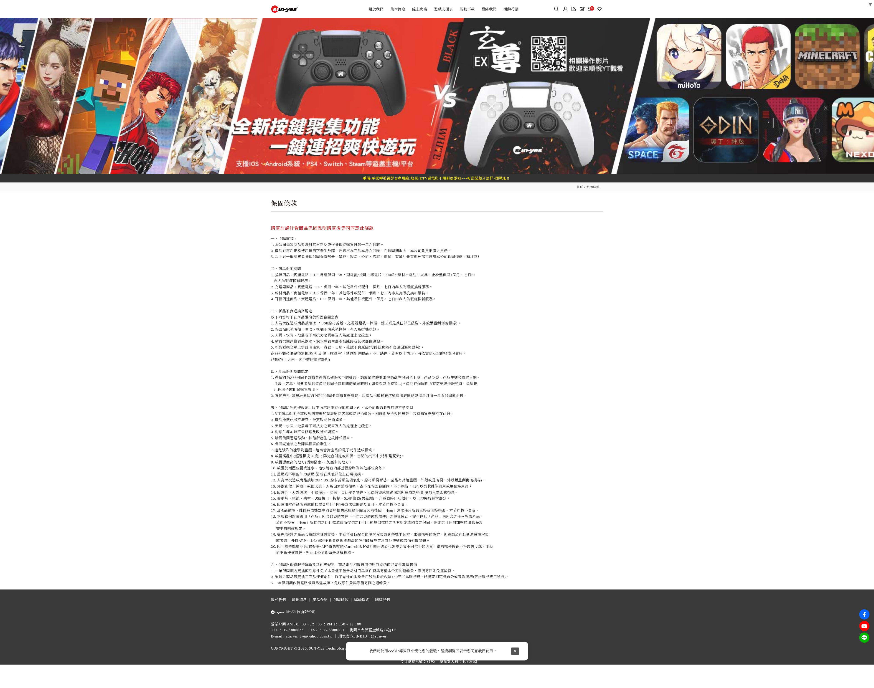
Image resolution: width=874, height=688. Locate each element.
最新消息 (299, 599)
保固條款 (593, 187)
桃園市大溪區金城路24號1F (373, 629)
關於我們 (278, 599)
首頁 (580, 187)
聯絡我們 (382, 599)
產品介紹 (320, 599)
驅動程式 (361, 599)
